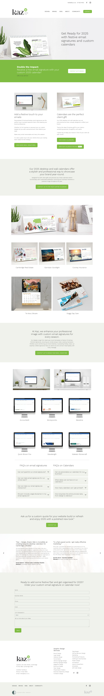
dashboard (28, 692)
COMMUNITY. (76, 11)
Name (16, 590)
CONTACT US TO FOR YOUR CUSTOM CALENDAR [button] (52, 187)
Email (16, 606)
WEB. (61, 11)
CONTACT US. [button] (52, 525)
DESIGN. (47, 11)
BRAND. (54, 11)
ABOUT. (67, 11)
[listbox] (52, 615)
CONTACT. (88, 12)
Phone (16, 601)
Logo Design (57, 655)
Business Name (19, 595)
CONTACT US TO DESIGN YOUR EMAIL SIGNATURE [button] (52, 353)
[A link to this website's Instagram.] (90, 2)
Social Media (57, 659)
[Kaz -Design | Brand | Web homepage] (20, 11)
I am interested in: (19, 612)
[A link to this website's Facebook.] (86, 2)
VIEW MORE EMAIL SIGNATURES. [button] (26, 145)
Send (18, 630)
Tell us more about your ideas (23, 618)
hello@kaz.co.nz (72, 2)
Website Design (58, 657)
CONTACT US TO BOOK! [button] (77, 71)
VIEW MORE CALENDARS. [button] (66, 140)
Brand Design (57, 653)
